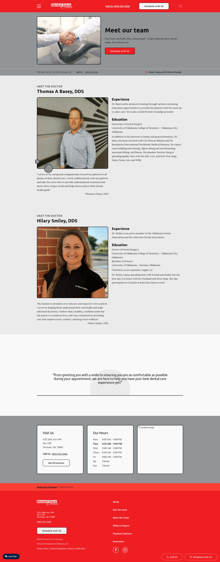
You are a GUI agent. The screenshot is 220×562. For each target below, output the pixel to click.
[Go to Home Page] (62, 6)
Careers (70, 548)
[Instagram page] (125, 550)
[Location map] (160, 449)
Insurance (118, 541)
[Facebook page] (116, 550)
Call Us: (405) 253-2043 (117, 6)
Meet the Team (121, 517)
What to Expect (121, 525)
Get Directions (56, 462)
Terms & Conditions (58, 548)
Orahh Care (80, 548)
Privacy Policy (43, 548)
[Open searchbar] (180, 6)
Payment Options (122, 533)
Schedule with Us (154, 6)
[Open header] (39, 6)
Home (116, 501)
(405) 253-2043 (91, 72)
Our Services (120, 509)
